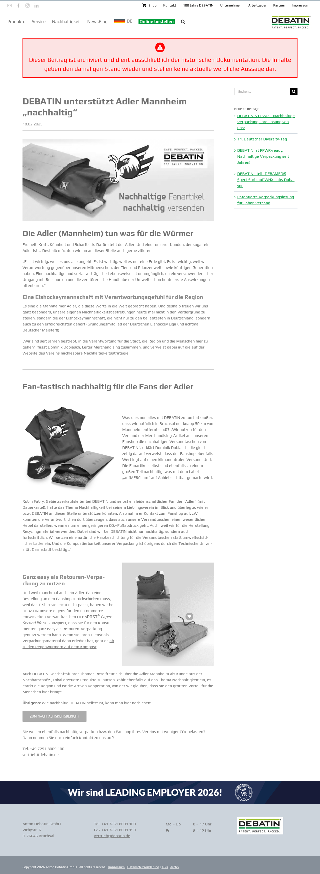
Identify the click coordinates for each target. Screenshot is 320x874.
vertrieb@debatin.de (112, 835)
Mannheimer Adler (59, 306)
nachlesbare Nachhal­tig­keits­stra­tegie (94, 353)
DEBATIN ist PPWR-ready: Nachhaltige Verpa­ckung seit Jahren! (263, 156)
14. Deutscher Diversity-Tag (262, 139)
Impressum (116, 867)
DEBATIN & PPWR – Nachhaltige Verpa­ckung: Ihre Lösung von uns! (266, 121)
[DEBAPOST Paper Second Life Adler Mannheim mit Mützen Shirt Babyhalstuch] (68, 408)
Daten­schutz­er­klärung (143, 867)
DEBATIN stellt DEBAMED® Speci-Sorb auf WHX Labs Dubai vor (265, 179)
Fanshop (130, 441)
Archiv (174, 867)
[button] (183, 21)
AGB (165, 867)
